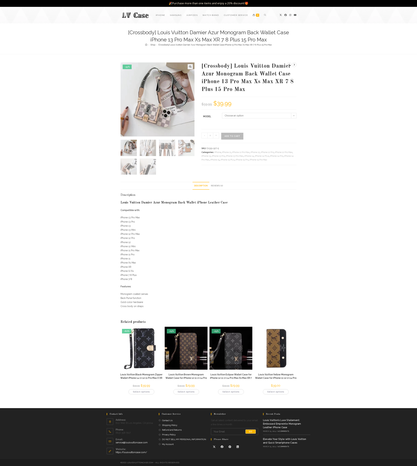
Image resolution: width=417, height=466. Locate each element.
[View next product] (294, 64)
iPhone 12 (255, 152)
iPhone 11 (226, 152)
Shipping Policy (169, 425)
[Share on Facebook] (222, 447)
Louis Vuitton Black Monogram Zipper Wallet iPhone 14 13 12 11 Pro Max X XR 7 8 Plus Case (141, 376)
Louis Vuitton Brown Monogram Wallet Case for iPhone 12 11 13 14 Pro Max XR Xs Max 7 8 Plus (186, 376)
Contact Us (167, 420)
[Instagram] (290, 15)
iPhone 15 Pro (242, 159)
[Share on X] (214, 447)
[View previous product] (289, 64)
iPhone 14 (249, 156)
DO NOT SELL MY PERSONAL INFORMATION (184, 439)
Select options (141, 392)
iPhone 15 (215, 159)
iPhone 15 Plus (228, 159)
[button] (190, 66)
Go (250, 431)
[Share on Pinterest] (230, 447)
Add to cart (232, 136)
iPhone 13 (206, 156)
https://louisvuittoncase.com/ (131, 452)
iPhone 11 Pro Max (241, 152)
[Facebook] (285, 15)
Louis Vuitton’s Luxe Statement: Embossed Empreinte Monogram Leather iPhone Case (282, 424)
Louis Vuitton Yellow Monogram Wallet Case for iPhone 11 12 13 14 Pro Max (275, 376)
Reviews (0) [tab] (217, 185)
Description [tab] (201, 185)
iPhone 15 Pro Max (258, 159)
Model (207, 116)
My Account (168, 444)
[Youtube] (295, 15)
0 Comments (283, 431)
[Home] (146, 45)
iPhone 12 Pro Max (283, 152)
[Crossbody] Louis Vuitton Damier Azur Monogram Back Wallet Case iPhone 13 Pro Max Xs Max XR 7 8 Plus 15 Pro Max (215, 45)
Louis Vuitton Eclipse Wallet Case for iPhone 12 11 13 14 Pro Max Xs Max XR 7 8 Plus (231, 376)
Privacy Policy (169, 434)
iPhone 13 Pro (218, 156)
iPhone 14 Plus (262, 156)
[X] (280, 15)
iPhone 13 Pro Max (234, 156)
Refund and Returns (172, 430)
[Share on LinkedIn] (237, 447)
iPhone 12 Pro (267, 152)
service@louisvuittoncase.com (132, 442)
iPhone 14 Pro (276, 156)
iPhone (217, 152)
